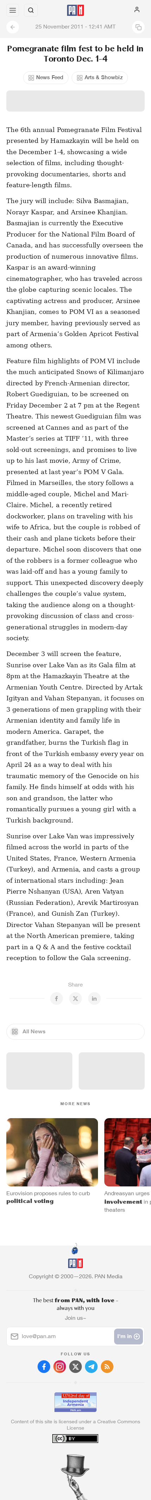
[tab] (61, 1457)
